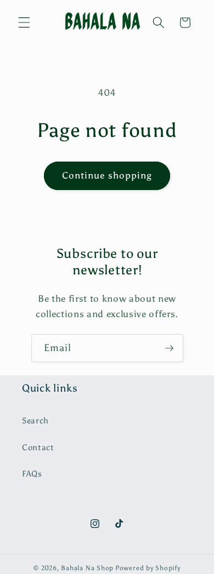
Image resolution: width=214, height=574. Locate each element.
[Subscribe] (169, 348)
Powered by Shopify (148, 568)
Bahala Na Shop (87, 568)
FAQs (32, 473)
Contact (38, 447)
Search (35, 420)
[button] (24, 22)
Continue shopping (107, 175)
